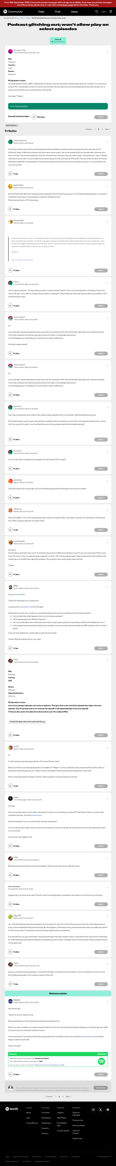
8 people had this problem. (19, 116)
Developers (46, 1117)
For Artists (46, 1112)
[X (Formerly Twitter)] (100, 1109)
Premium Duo (77, 1120)
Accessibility (75, 1157)
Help (41, 11)
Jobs (28, 1117)
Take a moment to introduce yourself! (49, 1065)
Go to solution (59, 41)
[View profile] (10, 51)
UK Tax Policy (26, 1161)
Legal (7, 1157)
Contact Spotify (63, 1130)
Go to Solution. (22, 106)
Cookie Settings (50, 1157)
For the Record (32, 1123)
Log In (103, 11)
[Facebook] (108, 1109)
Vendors (45, 1133)
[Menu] (111, 11)
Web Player (61, 1117)
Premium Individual (76, 1113)
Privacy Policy (36, 1157)
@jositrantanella (18, 594)
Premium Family (78, 1125)
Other (28, 18)
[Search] (97, 11)
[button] (107, 51)
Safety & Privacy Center (21, 1157)
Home (16, 18)
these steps (67, 5)
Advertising (46, 1123)
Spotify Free (77, 1138)
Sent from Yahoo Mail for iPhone (22, 260)
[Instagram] (93, 1109)
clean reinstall (29, 607)
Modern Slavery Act (12, 1161)
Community (15, 11)
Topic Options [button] (11, 125)
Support (60, 1112)
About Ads (64, 1157)
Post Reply (100, 1088)
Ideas (74, 11)
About (28, 1112)
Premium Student (76, 1131)
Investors (45, 1128)
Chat (57, 11)
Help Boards (89, 1036)
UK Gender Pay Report (42, 1161)
